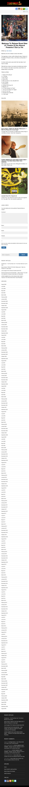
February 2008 (4, 681)
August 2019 (3, 462)
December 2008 (4, 674)
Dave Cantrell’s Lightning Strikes (10, 769)
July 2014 (3, 591)
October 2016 (4, 534)
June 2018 (3, 492)
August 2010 (3, 657)
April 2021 (3, 420)
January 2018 (4, 502)
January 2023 (4, 375)
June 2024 (3, 339)
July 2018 (3, 490)
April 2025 (3, 318)
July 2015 (3, 566)
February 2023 (4, 373)
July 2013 (3, 617)
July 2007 (3, 691)
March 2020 (3, 447)
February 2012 (4, 636)
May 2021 (3, 417)
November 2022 (4, 379)
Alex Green (9, 50)
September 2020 (4, 434)
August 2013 (3, 615)
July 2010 (3, 659)
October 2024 (4, 331)
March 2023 (3, 371)
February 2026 (4, 297)
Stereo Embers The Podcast (9, 771)
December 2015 (4, 555)
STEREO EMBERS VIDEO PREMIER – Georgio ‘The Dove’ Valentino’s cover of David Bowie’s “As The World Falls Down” (14, 747)
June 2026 (3, 288)
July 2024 (3, 337)
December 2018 (4, 479)
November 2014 (4, 583)
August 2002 (3, 708)
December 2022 (4, 377)
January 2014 (4, 604)
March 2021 (3, 422)
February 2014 (4, 602)
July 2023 (3, 362)
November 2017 (4, 507)
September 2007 (4, 689)
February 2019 (4, 475)
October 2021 (4, 407)
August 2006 (3, 702)
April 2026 (3, 292)
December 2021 (4, 403)
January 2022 (4, 401)
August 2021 (3, 411)
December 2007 (4, 683)
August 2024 (3, 335)
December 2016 (4, 530)
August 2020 (3, 437)
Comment (3, 212)
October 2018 (4, 483)
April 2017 (3, 521)
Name (2, 225)
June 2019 (3, 466)
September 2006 (4, 700)
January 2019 (4, 477)
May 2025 (3, 316)
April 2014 (3, 598)
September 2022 (4, 384)
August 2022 (3, 386)
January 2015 (4, 579)
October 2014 (4, 585)
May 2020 (3, 443)
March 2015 (3, 574)
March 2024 (3, 345)
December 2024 (4, 326)
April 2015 (3, 572)
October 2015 (4, 560)
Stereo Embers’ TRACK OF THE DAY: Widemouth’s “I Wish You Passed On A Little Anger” (14, 129)
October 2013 (4, 611)
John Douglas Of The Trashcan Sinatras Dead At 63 (11, 270)
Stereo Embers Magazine (7, 11)
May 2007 (3, 693)
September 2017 (4, 511)
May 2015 (3, 570)
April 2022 (3, 394)
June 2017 (3, 517)
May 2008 (3, 676)
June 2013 (3, 619)
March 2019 (3, 473)
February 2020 (4, 449)
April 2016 (3, 547)
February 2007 (4, 695)
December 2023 (4, 352)
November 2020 (4, 430)
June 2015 (3, 568)
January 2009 (4, 672)
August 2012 (3, 632)
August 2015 (3, 564)
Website (3, 235)
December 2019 (4, 454)
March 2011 (3, 651)
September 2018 (4, 485)
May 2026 (3, 290)
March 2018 (3, 498)
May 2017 (3, 519)
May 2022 (3, 392)
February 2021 (4, 424)
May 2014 (3, 596)
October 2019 (4, 458)
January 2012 (4, 638)
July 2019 (3, 464)
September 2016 (4, 536)
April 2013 (3, 623)
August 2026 (3, 284)
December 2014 (4, 581)
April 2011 (3, 649)
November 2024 (4, 328)
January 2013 (4, 630)
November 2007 (4, 685)
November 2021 (4, 405)
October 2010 (4, 655)
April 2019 (3, 470)
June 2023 (3, 364)
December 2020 (4, 428)
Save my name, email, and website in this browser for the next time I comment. (14, 244)
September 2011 (4, 642)
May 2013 (3, 621)
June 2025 (3, 314)
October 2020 (4, 432)
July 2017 (3, 515)
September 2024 (4, 333)
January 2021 (4, 426)
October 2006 (4, 698)
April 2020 (3, 445)
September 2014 (4, 587)
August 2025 (3, 309)
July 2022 (3, 388)
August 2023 (3, 360)
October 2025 (4, 305)
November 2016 (4, 532)
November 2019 (4, 456)
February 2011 (4, 653)
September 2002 (4, 706)
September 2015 (4, 562)
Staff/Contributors (7, 773)
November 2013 (4, 608)
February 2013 (4, 627)
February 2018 (4, 500)
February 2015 (4, 577)
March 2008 (3, 678)
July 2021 (3, 413)
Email (2, 230)
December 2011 (4, 640)
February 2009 (4, 670)
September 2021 (4, 409)
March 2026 (3, 294)
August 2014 (3, 589)
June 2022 (3, 390)
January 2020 (4, 451)
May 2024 (3, 341)
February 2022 (4, 398)
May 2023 (3, 367)
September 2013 (4, 613)
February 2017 (4, 526)
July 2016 (3, 541)
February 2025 (4, 322)
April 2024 (3, 343)
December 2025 (4, 301)
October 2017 (4, 509)
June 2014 (3, 594)
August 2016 (3, 538)
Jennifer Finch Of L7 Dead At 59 (9, 196)
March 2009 (3, 668)
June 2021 (3, 415)
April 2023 (3, 369)
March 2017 (3, 524)
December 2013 (4, 606)
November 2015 (4, 558)
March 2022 (3, 396)
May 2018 (3, 494)
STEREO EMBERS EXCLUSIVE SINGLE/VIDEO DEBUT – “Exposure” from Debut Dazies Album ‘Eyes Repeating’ (14, 161)
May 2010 (3, 661)
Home (5, 767)
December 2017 (4, 504)
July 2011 (3, 647)
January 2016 (4, 553)
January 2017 (4, 528)
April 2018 (3, 496)
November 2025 (4, 303)
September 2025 (4, 307)
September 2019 (4, 460)
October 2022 (4, 381)
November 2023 (4, 354)
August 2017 (3, 513)
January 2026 (4, 299)
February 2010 (4, 664)
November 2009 (4, 666)
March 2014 (3, 600)
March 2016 (3, 549)
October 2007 (4, 687)
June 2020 (3, 441)
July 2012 (3, 634)
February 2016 (4, 551)
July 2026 (3, 286)
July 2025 (3, 311)
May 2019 (3, 468)
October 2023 (4, 356)
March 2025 (3, 320)
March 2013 (3, 625)
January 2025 (4, 324)
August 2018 (3, 487)
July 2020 (3, 439)
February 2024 (4, 348)
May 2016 (3, 545)
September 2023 (4, 358)
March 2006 (3, 704)
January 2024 (4, 350)
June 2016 (3, 543)
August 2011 (3, 644)
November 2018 (4, 481)
